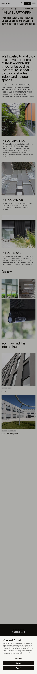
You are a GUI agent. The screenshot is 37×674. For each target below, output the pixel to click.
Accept (18, 668)
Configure (18, 658)
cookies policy (28, 650)
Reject (18, 663)
